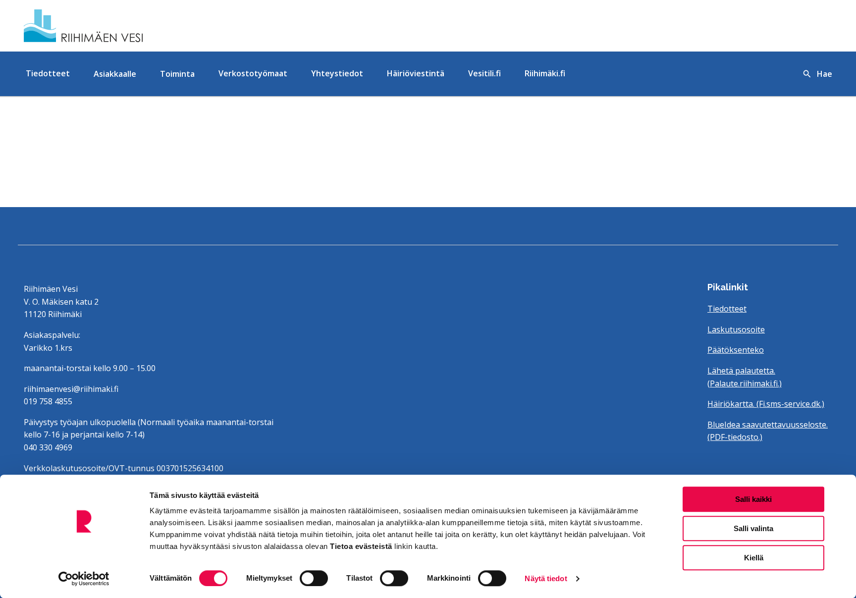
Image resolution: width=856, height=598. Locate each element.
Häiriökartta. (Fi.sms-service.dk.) (765, 403)
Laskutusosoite (736, 329)
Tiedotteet (48, 73)
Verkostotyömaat (252, 73)
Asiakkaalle (115, 73)
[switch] (314, 578)
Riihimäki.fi (545, 73)
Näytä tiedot (546, 578)
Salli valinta (753, 528)
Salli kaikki (753, 499)
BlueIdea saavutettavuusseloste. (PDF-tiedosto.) (767, 431)
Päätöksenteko (735, 349)
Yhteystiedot (337, 73)
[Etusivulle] (154, 26)
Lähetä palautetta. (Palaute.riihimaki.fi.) (744, 377)
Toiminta (177, 73)
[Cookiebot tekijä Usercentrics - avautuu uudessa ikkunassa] (84, 578)
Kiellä (753, 557)
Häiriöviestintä (415, 73)
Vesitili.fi (484, 73)
